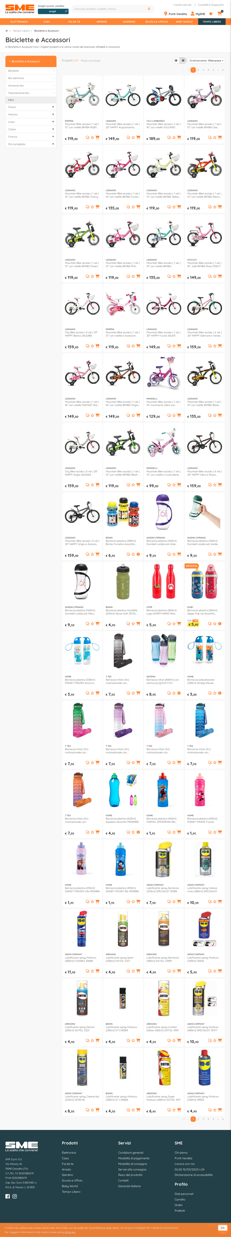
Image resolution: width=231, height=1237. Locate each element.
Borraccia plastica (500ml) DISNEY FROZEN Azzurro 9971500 (80, 681)
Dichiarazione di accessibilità (194, 1175)
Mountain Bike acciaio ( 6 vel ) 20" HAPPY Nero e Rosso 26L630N (204, 473)
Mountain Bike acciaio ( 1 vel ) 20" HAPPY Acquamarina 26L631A (123, 125)
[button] (97, 137)
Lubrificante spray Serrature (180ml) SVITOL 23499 (163, 959)
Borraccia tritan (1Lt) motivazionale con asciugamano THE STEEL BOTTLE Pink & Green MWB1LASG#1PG (79, 751)
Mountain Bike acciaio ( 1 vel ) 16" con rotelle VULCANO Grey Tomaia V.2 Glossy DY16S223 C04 (163, 125)
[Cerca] (149, 9)
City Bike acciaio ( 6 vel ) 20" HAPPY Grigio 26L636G (81, 473)
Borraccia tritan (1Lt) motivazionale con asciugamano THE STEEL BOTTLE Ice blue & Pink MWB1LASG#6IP (161, 751)
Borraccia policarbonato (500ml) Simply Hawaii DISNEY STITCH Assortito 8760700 (201, 681)
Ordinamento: (205, 60)
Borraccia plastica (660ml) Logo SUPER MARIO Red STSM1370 (162, 612)
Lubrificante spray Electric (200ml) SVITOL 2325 (80, 1028)
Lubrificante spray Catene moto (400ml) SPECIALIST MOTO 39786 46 (202, 889)
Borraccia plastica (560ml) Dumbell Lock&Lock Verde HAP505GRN (202, 542)
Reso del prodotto (130, 1175)
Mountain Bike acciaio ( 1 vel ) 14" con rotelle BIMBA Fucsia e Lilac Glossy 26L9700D (123, 195)
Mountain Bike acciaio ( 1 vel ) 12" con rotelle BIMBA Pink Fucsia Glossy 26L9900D (123, 264)
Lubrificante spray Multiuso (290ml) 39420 (203, 959)
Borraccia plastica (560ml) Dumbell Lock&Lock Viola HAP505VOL (162, 542)
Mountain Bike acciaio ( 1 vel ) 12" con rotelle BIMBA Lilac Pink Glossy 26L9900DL (204, 125)
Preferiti (180, 1210)
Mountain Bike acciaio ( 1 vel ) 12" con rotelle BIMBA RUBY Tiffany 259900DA (82, 125)
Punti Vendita (183, 1158)
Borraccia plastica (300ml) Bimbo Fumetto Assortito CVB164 (121, 542)
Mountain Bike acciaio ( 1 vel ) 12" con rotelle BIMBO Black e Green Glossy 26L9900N (123, 473)
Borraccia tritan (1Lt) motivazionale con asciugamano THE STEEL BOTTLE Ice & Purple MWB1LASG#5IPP (120, 751)
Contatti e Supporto (211, 5)
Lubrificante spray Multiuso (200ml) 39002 (203, 1098)
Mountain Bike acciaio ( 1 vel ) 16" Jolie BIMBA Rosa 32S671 (204, 264)
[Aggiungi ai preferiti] (92, 137)
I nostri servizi (182, 5)
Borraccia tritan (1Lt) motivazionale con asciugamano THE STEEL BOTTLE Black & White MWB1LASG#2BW (120, 681)
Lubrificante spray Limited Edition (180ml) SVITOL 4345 (163, 1028)
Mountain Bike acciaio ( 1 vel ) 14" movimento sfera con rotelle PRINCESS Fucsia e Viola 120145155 (163, 403)
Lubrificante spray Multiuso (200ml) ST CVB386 (121, 1098)
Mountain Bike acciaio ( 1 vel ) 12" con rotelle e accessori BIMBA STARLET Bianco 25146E (123, 334)
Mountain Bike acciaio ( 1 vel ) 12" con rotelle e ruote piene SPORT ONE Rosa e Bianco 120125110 (163, 473)
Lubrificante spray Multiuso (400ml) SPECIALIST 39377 (203, 1028)
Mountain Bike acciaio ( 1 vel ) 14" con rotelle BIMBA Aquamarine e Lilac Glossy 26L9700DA (163, 264)
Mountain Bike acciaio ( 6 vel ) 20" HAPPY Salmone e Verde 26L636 (204, 334)
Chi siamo (181, 1152)
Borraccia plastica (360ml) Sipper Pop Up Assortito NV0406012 (202, 612)
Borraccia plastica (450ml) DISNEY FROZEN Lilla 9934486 (82, 889)
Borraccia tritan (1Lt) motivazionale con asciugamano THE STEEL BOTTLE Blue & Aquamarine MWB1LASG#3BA (203, 751)
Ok (223, 1227)
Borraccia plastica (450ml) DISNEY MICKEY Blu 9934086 (122, 889)
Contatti (123, 1180)
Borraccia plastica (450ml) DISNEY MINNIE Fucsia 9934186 (202, 820)
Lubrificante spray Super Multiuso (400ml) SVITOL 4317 (163, 1098)
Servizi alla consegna (132, 1169)
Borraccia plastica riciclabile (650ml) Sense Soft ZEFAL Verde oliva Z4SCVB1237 (121, 612)
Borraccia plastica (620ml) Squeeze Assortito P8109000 (122, 820)
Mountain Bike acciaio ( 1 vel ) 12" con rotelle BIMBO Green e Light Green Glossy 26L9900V (82, 264)
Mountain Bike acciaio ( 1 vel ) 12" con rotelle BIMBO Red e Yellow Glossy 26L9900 (204, 195)
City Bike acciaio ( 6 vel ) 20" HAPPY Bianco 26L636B (81, 334)
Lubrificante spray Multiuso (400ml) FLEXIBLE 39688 (80, 959)
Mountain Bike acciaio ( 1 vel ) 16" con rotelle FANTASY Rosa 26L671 (82, 403)
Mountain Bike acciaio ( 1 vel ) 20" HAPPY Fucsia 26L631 (163, 334)
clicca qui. (70, 1232)
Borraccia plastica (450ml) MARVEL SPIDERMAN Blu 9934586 (161, 820)
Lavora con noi (185, 1164)
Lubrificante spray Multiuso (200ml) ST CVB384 (121, 1028)
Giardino (129, 21)
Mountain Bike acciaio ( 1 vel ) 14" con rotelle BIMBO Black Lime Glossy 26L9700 (204, 403)
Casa (46, 21)
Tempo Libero (212, 21)
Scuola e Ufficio (156, 21)
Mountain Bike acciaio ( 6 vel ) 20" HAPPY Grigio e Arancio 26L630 (82, 542)
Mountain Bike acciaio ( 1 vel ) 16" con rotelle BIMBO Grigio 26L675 (123, 403)
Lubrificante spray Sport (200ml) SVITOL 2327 (119, 959)
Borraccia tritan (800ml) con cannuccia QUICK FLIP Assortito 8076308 (163, 681)
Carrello (180, 1199)
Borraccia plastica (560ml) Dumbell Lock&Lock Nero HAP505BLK (80, 612)
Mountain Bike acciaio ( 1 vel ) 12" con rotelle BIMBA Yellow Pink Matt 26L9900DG (163, 195)
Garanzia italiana (129, 1186)
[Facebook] (7, 1197)
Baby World (184, 21)
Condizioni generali (130, 1152)
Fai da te (74, 21)
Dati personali (184, 1194)
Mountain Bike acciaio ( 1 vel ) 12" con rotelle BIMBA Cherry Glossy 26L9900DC (82, 195)
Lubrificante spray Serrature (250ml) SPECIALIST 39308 (163, 889)
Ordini (178, 1205)
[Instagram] (14, 1197)
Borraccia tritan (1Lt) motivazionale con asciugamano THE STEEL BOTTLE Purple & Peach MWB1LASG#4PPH (79, 820)
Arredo (102, 21)
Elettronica (19, 21)
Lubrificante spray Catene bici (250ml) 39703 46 (82, 1098)
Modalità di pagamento (134, 1158)
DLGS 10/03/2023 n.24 (189, 1169)
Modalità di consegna (132, 1164)
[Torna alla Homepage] (6, 30)
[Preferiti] (212, 13)
